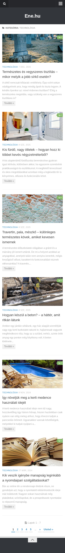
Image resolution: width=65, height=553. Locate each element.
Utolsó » (48, 529)
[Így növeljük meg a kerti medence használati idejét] (32, 374)
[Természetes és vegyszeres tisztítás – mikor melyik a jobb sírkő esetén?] (32, 48)
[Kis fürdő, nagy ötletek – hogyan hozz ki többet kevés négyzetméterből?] (32, 126)
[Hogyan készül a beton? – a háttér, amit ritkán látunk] (32, 291)
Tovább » (9, 103)
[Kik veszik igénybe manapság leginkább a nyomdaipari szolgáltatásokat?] (32, 452)
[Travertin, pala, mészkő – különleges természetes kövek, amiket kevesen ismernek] (32, 208)
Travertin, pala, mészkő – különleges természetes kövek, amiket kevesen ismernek (28, 237)
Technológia (10, 67)
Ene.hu (33, 16)
